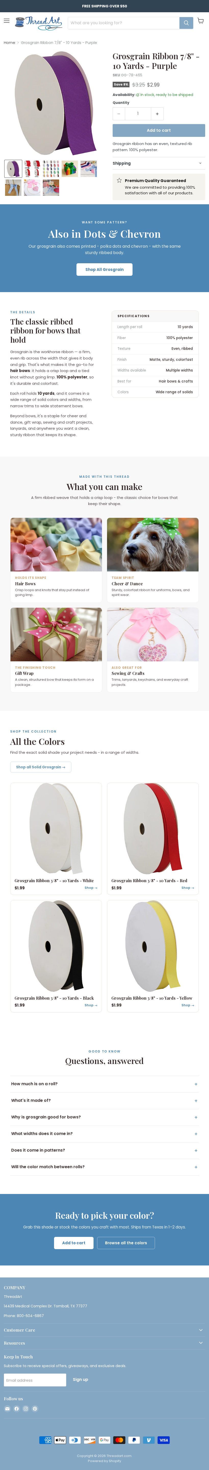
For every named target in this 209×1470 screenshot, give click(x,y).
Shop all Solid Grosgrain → (41, 767)
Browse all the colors (126, 1243)
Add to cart (73, 1243)
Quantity (121, 103)
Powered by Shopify (104, 1461)
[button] (13, 168)
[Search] (186, 23)
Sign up (80, 1379)
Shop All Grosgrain (104, 269)
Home (9, 42)
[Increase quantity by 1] (157, 113)
